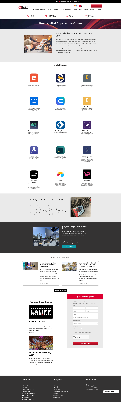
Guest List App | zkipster (34, 181)
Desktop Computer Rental (29, 384)
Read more (31, 332)
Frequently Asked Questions (61, 391)
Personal (85, 328)
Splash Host (34, 156)
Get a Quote (57, 384)
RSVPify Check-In (87, 130)
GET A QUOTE (97, 6)
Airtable (60, 180)
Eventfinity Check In (60, 130)
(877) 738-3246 (85, 6)
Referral (56, 393)
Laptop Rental (26, 386)
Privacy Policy (57, 397)
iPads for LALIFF (37, 321)
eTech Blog (57, 389)
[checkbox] (81, 328)
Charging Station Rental (29, 395)
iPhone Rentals (27, 391)
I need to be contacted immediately (82, 332)
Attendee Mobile (60, 156)
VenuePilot (87, 180)
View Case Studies (61, 290)
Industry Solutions (89, 9)
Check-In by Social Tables (87, 157)
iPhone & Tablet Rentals (54, 9)
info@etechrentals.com (92, 389)
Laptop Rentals (67, 9)
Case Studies (57, 387)
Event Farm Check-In (33, 130)
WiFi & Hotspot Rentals (39, 9)
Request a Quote (109, 391)
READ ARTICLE (44, 283)
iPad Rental (26, 387)
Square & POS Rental (28, 389)
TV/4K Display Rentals (29, 393)
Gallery (56, 386)
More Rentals (77, 9)
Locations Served (58, 395)
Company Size (76, 320)
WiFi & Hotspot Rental (28, 399)
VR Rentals (26, 397)
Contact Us (100, 9)
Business (76, 328)
